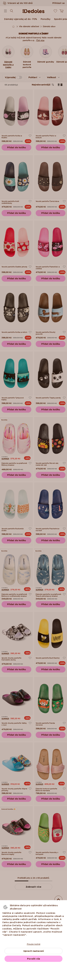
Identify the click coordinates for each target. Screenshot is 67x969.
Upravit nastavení (33, 951)
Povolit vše (33, 959)
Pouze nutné (33, 944)
